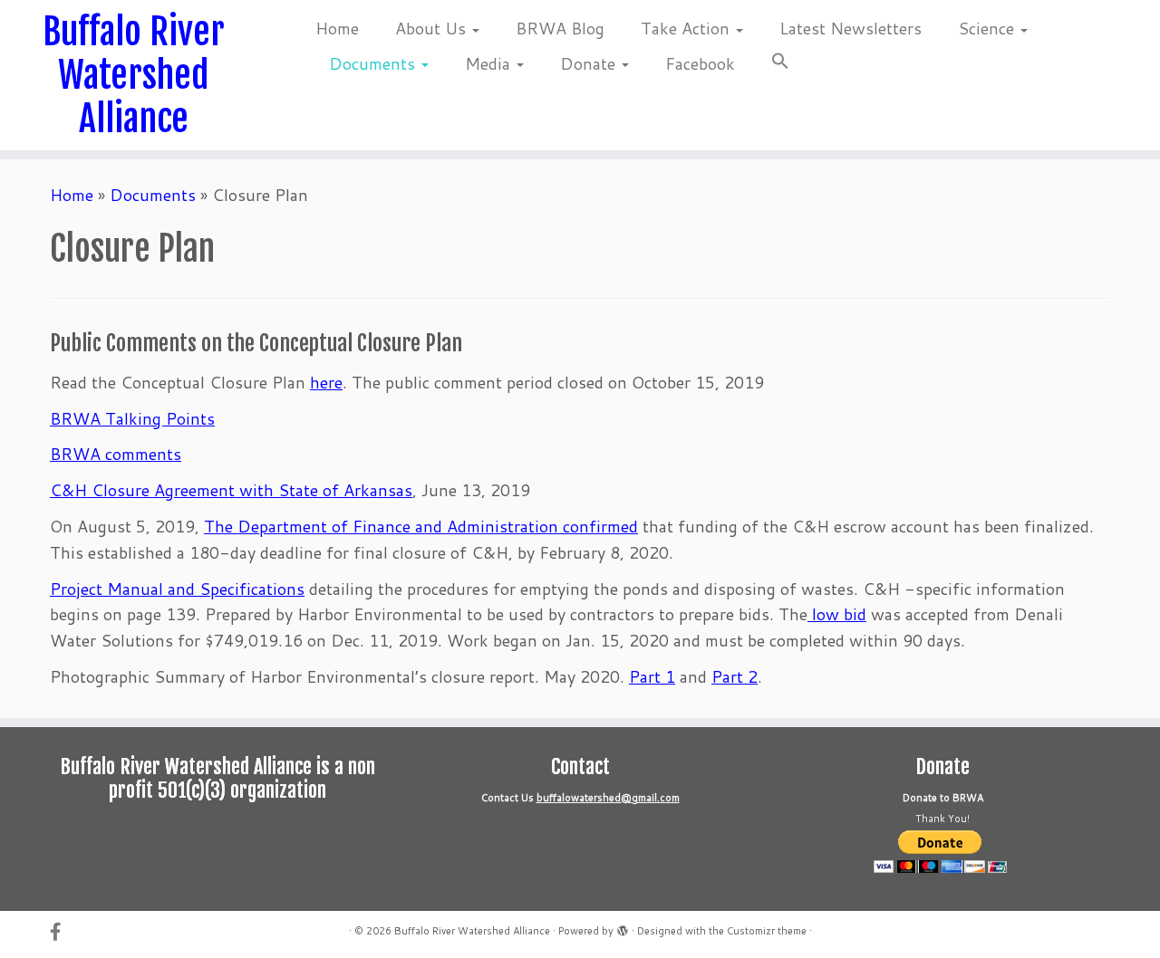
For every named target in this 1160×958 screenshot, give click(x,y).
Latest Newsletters (850, 28)
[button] (771, 63)
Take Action (687, 28)
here (326, 382)
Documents (374, 63)
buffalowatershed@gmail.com (608, 797)
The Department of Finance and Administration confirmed (421, 526)
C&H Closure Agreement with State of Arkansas (231, 490)
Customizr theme (767, 931)
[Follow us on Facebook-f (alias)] (61, 931)
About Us (432, 28)
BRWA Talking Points (132, 418)
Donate (590, 63)
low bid (836, 614)
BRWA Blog (560, 28)
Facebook (700, 63)
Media (490, 63)
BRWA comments (115, 453)
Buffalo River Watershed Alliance (134, 75)
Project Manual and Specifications (177, 588)
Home (337, 28)
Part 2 (734, 676)
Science (988, 28)
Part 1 (652, 676)
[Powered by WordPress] (622, 927)
